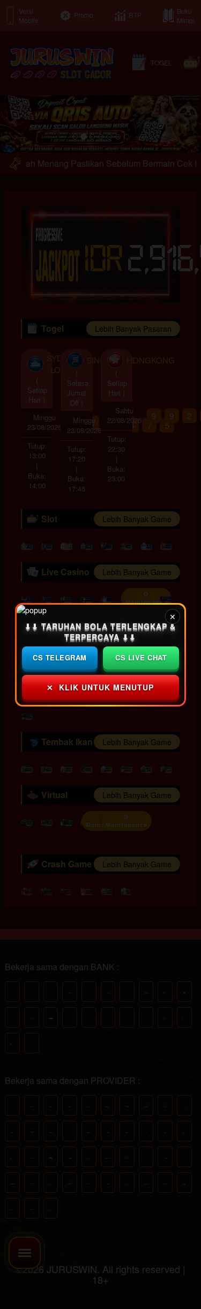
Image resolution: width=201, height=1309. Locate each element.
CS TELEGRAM (60, 657)
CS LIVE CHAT (141, 657)
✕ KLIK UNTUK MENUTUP (100, 686)
